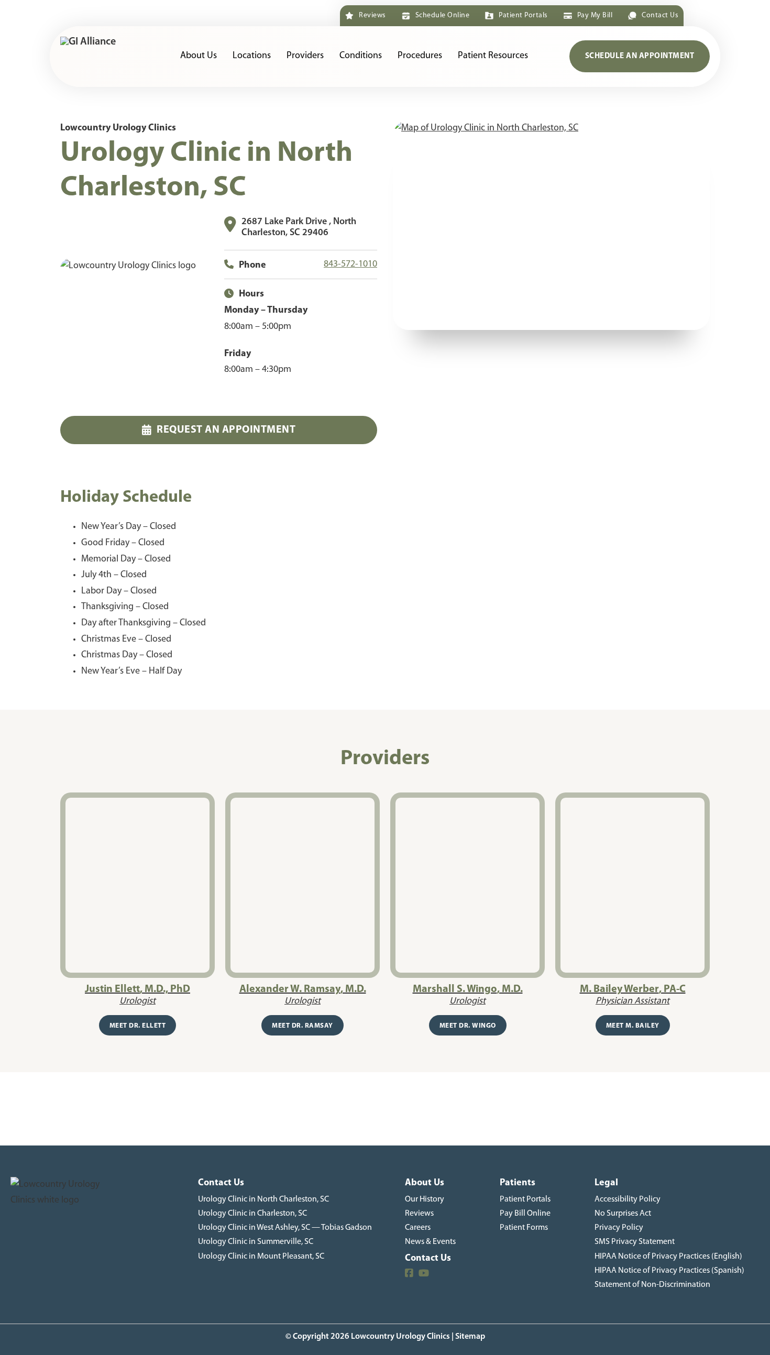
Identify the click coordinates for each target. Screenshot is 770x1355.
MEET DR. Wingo (467, 1025)
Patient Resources (493, 56)
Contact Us (660, 15)
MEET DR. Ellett (137, 1025)
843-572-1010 (350, 264)
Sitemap (470, 1336)
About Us (198, 56)
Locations (252, 56)
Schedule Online (442, 15)
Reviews (372, 15)
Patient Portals (523, 15)
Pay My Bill (594, 15)
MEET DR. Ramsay (302, 1025)
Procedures (420, 56)
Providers (305, 56)
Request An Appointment (226, 430)
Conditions (360, 56)
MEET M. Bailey (632, 1025)
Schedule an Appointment (640, 56)
